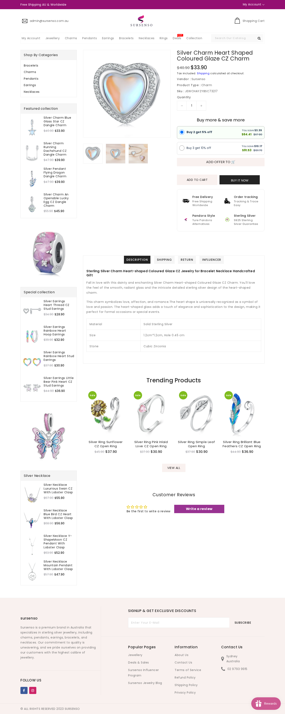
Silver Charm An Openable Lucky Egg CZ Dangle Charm (56, 200)
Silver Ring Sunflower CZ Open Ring (106, 444)
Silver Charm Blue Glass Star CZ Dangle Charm (57, 121)
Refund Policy (185, 677)
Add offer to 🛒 (220, 162)
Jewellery (135, 655)
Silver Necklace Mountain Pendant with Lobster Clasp (58, 565)
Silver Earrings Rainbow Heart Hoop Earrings (55, 330)
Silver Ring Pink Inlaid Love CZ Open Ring (151, 444)
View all (173, 468)
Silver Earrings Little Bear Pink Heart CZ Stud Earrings (59, 382)
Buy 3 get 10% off (199, 148)
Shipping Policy (186, 685)
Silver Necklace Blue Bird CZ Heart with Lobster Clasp (58, 514)
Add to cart (197, 180)
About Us (181, 655)
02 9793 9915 (237, 669)
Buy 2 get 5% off (199, 132)
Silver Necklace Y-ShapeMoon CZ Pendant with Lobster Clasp (58, 541)
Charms (30, 72)
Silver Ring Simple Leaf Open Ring (196, 444)
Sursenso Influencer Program (143, 672)
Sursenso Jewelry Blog (145, 683)
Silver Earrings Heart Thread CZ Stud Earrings (56, 305)
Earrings (30, 85)
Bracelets (31, 65)
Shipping (203, 73)
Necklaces (32, 92)
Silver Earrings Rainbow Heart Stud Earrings (59, 356)
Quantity (184, 97)
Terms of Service (188, 670)
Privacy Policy (185, 692)
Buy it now (239, 180)
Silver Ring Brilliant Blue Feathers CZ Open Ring (242, 444)
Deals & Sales (138, 662)
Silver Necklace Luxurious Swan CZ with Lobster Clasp (58, 488)
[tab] (48, 65)
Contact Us (183, 662)
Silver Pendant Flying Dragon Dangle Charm (55, 172)
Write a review (199, 508)
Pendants (31, 79)
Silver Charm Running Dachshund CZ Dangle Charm (55, 149)
